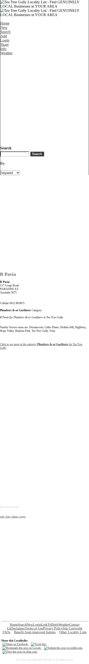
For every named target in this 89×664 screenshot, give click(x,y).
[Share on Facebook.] (15, 644)
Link (44, 624)
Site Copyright (72, 628)
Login (4, 40)
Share (4, 45)
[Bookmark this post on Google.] (22, 648)
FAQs (6, 632)
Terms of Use (34, 628)
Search (5, 32)
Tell (50, 624)
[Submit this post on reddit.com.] (63, 648)
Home (4, 23)
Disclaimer (17, 628)
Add (3, 36)
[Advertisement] (44, 99)
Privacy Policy (53, 628)
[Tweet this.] (39, 644)
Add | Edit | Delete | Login (12, 516)
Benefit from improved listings (35, 632)
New (4, 28)
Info (3, 49)
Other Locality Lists (72, 632)
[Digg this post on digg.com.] (20, 651)
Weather (6, 53)
